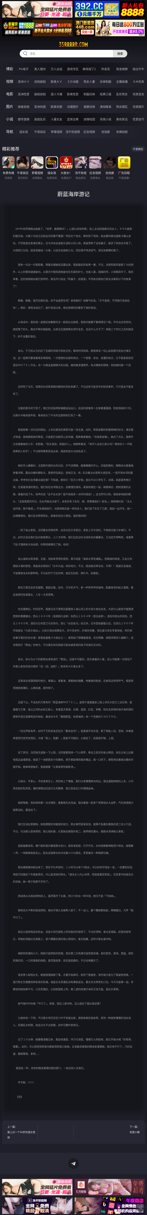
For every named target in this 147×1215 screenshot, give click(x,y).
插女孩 (23, 132)
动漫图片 (73, 107)
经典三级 (105, 94)
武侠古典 (73, 119)
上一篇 (21, 1132)
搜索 (120, 54)
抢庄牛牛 (138, 69)
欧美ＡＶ (56, 82)
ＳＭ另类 (138, 82)
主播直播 (122, 82)
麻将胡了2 (89, 69)
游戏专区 (73, 69)
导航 (9, 131)
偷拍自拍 (40, 94)
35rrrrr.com (73, 44)
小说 (9, 119)
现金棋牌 (122, 69)
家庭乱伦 (40, 119)
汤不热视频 (73, 132)
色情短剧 (122, 132)
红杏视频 (89, 132)
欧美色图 (56, 107)
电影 (9, 94)
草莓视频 (56, 132)
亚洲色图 (40, 107)
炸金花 (105, 69)
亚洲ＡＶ (23, 82)
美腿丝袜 (89, 107)
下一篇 (135, 1129)
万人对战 (56, 69)
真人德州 (40, 69)
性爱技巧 (138, 119)
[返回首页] (140, 1207)
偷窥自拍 (23, 107)
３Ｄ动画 (73, 82)
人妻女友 (56, 119)
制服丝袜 (89, 94)
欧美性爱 (73, 94)
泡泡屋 (105, 132)
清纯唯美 (105, 107)
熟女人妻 (89, 82)
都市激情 (23, 119)
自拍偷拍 (40, 82)
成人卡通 (56, 94)
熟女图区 (122, 107)
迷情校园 (89, 119)
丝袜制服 (105, 82)
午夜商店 (40, 132)
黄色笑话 (122, 119)
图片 (9, 106)
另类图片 (138, 107)
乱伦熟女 (122, 94)
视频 (9, 81)
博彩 (9, 69)
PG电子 (24, 69)
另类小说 (105, 119)
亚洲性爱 (23, 94)
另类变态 (138, 94)
